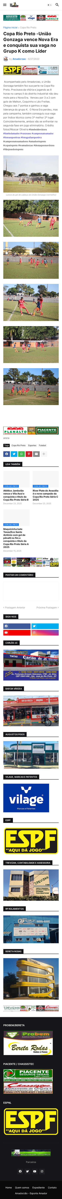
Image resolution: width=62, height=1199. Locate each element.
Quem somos (22, 1187)
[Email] (36, 454)
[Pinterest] (29, 454)
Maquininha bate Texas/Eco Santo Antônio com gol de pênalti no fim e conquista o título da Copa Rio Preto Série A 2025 (16, 538)
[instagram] (45, 633)
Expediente (38, 1187)
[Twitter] (14, 454)
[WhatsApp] (21, 454)
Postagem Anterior (15, 607)
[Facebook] (6, 454)
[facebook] (17, 626)
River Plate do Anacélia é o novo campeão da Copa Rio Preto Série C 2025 (45, 495)
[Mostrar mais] (44, 454)
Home (8, 1187)
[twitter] (45, 626)
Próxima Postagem (47, 607)
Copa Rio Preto (28, 27)
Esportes (32, 445)
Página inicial (10, 27)
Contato (52, 1187)
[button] (4, 5)
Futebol (42, 445)
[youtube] (17, 633)
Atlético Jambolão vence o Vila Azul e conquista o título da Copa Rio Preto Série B (15, 495)
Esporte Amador (38, 1193)
